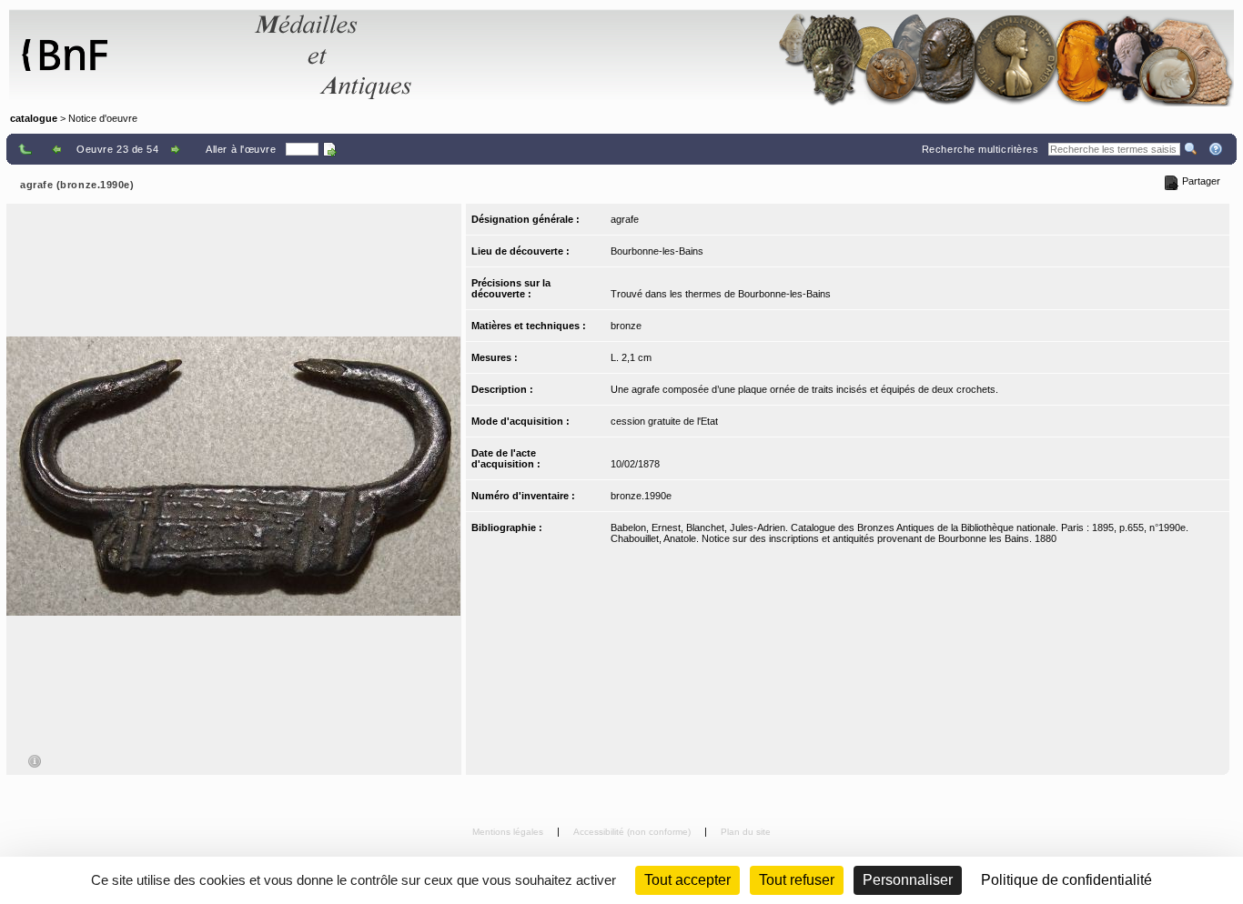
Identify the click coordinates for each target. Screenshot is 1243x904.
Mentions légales (509, 832)
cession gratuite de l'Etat (664, 421)
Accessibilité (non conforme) (633, 832)
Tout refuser (796, 880)
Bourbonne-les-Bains (657, 251)
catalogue (33, 118)
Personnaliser (908, 880)
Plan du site (746, 832)
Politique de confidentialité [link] (1066, 880)
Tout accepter (687, 880)
